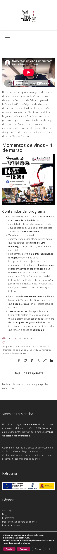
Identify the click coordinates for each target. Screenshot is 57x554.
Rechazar (23, 549)
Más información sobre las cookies (19, 521)
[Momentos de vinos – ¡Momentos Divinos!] (28, 15)
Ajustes (38, 549)
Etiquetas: (8, 346)
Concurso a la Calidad (36, 346)
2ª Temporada (19, 346)
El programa (8, 517)
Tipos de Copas (19, 353)
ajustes (26, 543)
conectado (30, 384)
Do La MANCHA (34, 349)
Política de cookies (11, 525)
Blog (4, 514)
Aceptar (9, 549)
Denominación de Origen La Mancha (23, 104)
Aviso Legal (7, 510)
